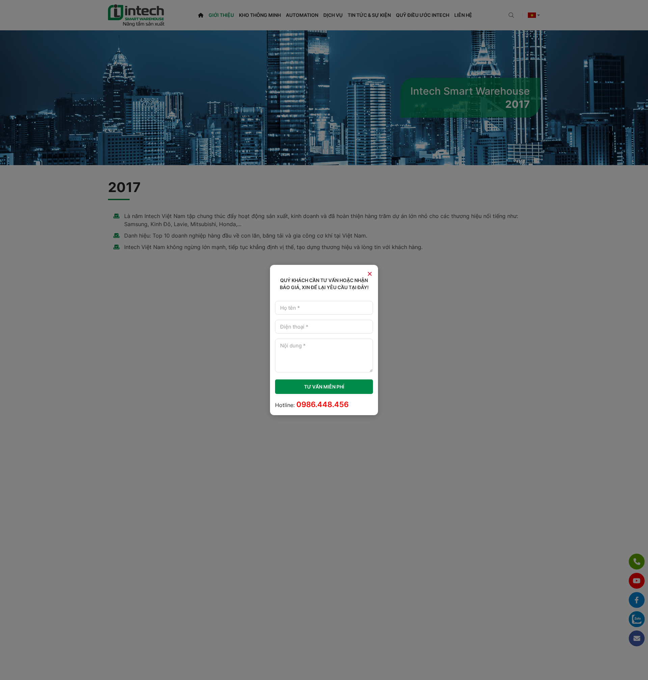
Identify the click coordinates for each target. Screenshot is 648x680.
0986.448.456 (322, 404)
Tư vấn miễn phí (324, 387)
